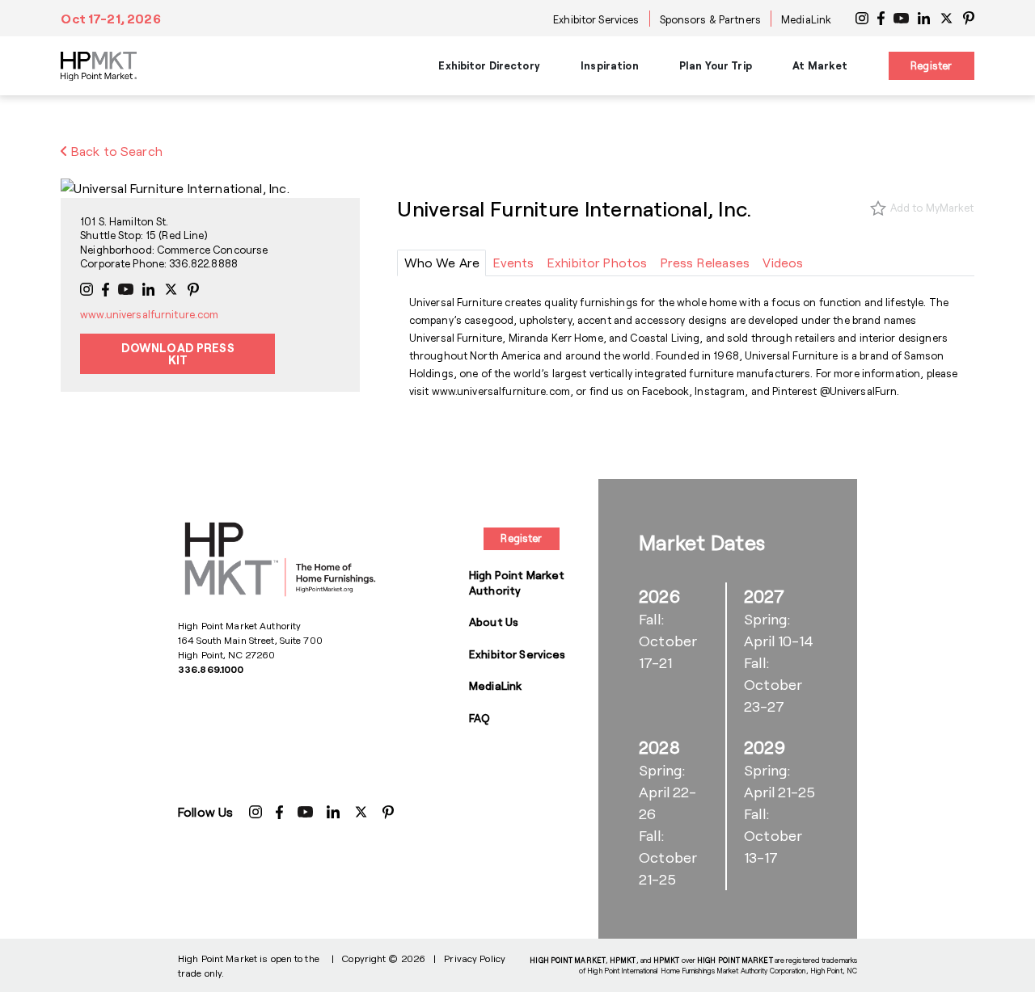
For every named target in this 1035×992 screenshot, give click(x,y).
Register (931, 65)
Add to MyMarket (932, 207)
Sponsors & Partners (710, 19)
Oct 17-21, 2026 (110, 18)
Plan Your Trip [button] (715, 65)
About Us (493, 621)
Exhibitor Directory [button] (488, 65)
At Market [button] (819, 65)
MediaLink (806, 19)
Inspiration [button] (609, 65)
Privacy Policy (474, 958)
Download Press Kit (177, 353)
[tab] (441, 263)
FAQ (479, 718)
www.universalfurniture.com (149, 314)
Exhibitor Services (596, 19)
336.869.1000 (210, 669)
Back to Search (115, 150)
